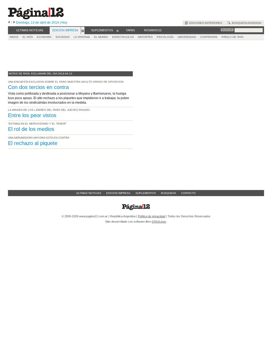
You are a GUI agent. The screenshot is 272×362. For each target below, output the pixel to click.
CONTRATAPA (209, 37)
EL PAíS (28, 37)
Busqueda (168, 193)
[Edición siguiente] (14, 22)
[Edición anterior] (9, 22)
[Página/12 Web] (36, 18)
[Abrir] (82, 30)
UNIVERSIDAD (187, 37)
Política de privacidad (151, 216)
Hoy (64, 22)
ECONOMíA (44, 37)
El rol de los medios (31, 129)
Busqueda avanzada (245, 22)
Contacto (188, 193)
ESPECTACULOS (123, 37)
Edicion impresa (118, 193)
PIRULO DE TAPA (233, 37)
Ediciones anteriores (205, 22)
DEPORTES (145, 37)
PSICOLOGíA (165, 37)
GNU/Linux (159, 221)
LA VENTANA (82, 37)
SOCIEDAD (63, 37)
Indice (14, 37)
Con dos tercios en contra (38, 87)
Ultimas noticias (88, 193)
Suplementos (145, 193)
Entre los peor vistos (32, 115)
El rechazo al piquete (32, 143)
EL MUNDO (101, 37)
